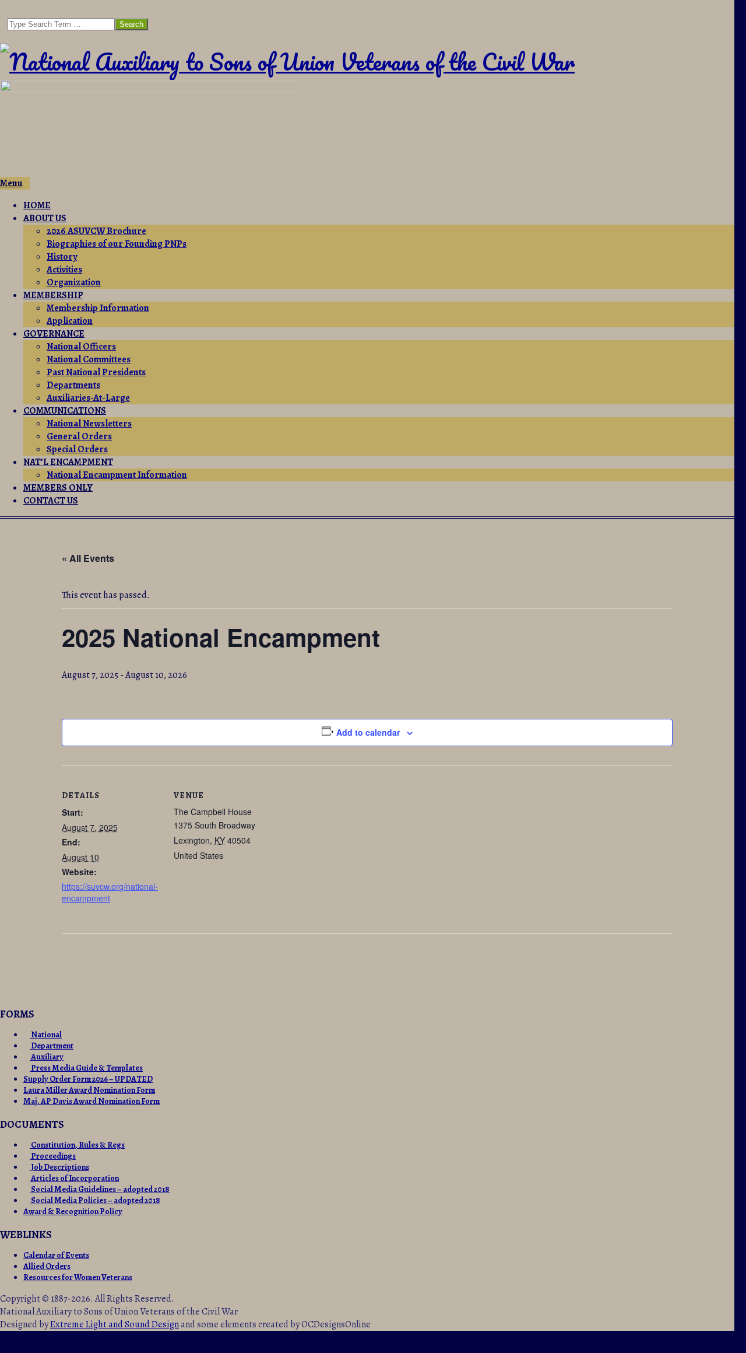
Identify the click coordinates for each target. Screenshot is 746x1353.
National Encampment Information (117, 475)
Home (37, 205)
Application (70, 320)
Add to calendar (368, 732)
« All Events (88, 558)
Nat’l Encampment (68, 462)
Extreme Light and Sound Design (114, 1324)
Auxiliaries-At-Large (88, 397)
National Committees (89, 359)
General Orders (79, 436)
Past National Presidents (96, 372)
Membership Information (98, 308)
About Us (44, 218)
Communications (64, 410)
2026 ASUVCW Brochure (96, 231)
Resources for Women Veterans (77, 1277)
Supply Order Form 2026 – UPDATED (88, 1079)
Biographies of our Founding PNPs (116, 243)
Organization (74, 282)
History (62, 256)
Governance (54, 333)
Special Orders (77, 449)
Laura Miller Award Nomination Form (89, 1090)
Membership (53, 295)
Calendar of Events (56, 1255)
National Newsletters (89, 423)
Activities (64, 269)
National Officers (81, 346)
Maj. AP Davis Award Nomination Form (91, 1101)
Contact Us (50, 500)
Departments (73, 385)
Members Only (58, 487)
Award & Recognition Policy (72, 1211)
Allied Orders (47, 1266)
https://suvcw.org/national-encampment (110, 892)
